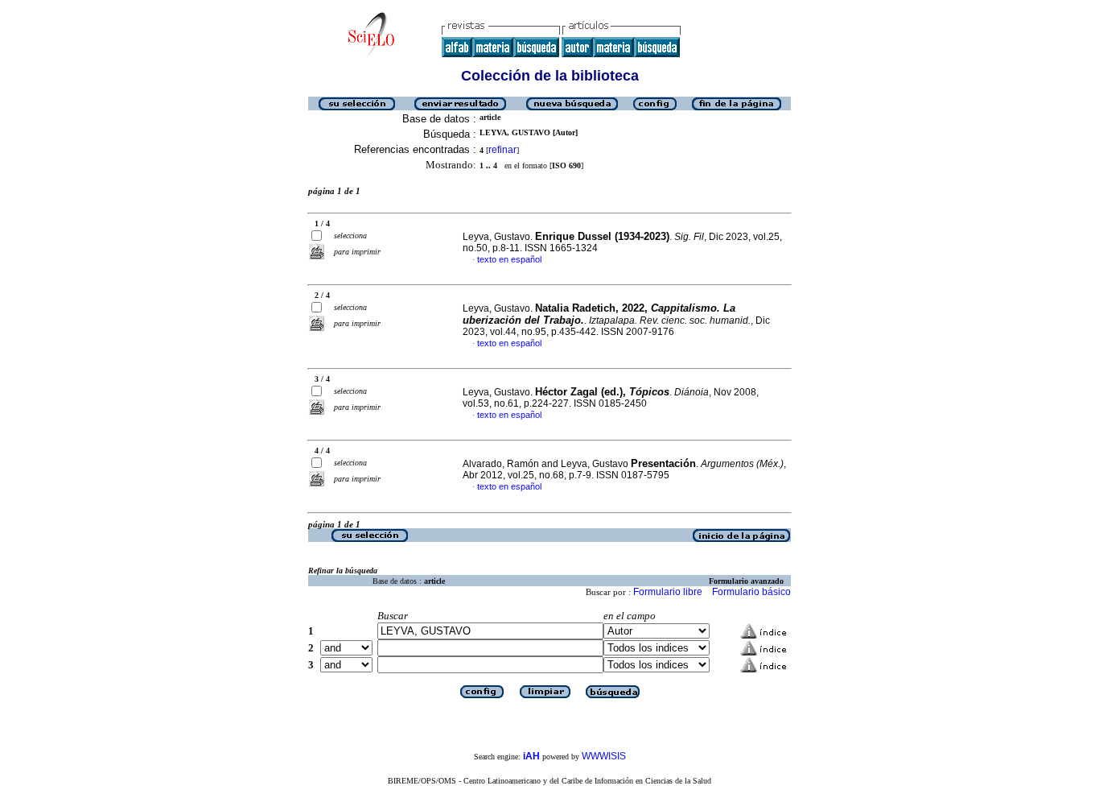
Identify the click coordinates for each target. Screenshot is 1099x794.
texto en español (509, 259)
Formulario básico (751, 592)
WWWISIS (604, 756)
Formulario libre (667, 592)
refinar (502, 149)
